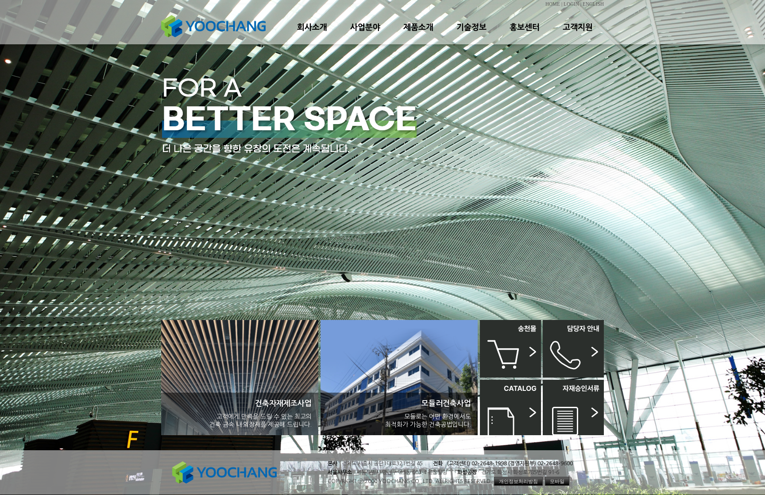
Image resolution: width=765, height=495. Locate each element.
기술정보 (471, 35)
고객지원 (577, 35)
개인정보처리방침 (518, 481)
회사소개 (311, 35)
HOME (552, 4)
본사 (332, 463)
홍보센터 (524, 35)
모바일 (557, 481)
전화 (438, 463)
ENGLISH (593, 4)
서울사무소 (340, 472)
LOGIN (571, 4)
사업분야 (364, 35)
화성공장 (467, 472)
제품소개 (417, 35)
